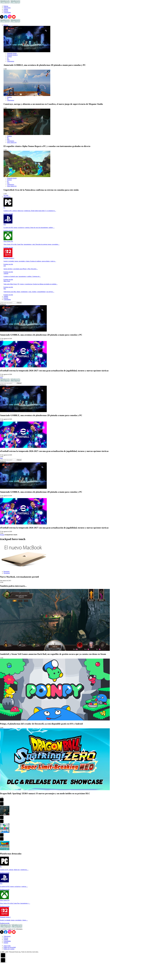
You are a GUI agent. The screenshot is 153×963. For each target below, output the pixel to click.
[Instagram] (10, 18)
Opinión (6, 11)
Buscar (19, 302)
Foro (1, 377)
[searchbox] (8, 303)
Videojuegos (7, 7)
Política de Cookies (9, 949)
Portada (2, 534)
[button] (3, 958)
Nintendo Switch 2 (12, 55)
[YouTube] (14, 18)
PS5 (8, 59)
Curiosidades (7, 12)
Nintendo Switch (12, 53)
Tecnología (7, 573)
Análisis (6, 9)
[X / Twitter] (2, 18)
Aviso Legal (7, 945)
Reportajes (6, 571)
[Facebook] (6, 18)
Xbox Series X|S (11, 142)
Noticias (6, 6)
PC (8, 58)
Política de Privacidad (10, 947)
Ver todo (6, 195)
